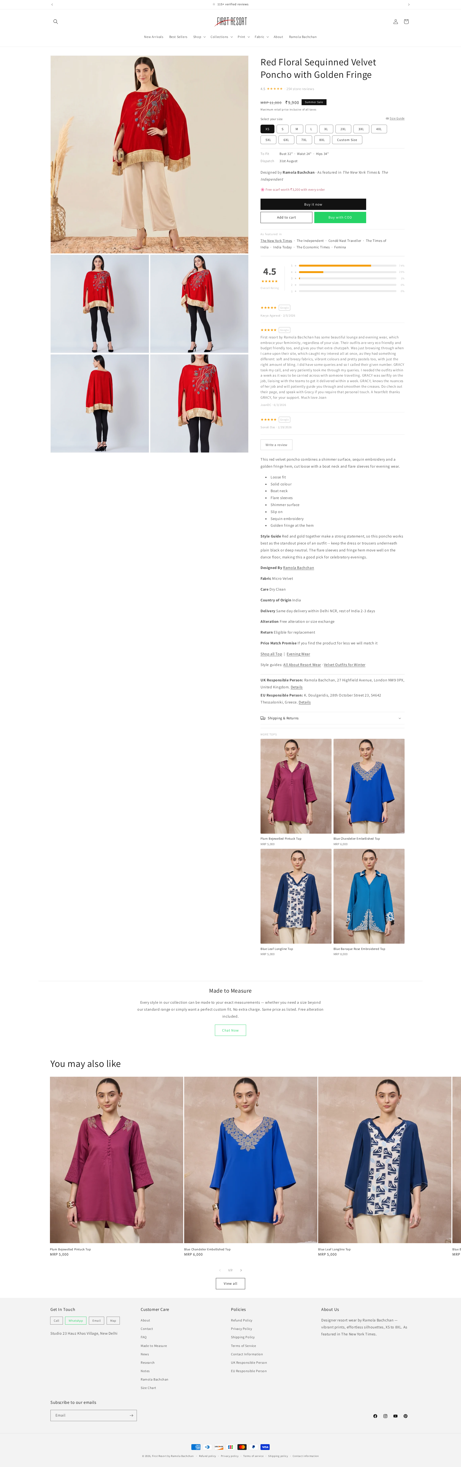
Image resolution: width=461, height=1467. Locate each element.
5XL (268, 140)
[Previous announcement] (52, 4)
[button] (55, 21)
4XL (379, 129)
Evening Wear (298, 653)
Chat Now (230, 1030)
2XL (343, 129)
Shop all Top (271, 653)
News (145, 1354)
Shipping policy (278, 1456)
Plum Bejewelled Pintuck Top (70, 1249)
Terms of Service (243, 1346)
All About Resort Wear (302, 664)
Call (56, 1321)
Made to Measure (154, 1346)
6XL (286, 140)
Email (96, 1321)
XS (267, 129)
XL (326, 129)
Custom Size (347, 140)
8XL (322, 140)
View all (230, 1283)
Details (297, 687)
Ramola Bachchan (298, 567)
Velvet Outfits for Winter (344, 664)
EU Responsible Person (249, 1371)
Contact (147, 1328)
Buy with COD (340, 217)
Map (113, 1321)
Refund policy (207, 1456)
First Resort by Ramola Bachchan (173, 1456)
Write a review (276, 444)
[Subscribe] (131, 1415)
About (145, 1320)
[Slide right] (241, 1270)
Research (148, 1362)
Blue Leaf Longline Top (334, 1249)
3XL (361, 129)
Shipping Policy (243, 1337)
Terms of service (253, 1456)
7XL (304, 140)
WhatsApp (76, 1321)
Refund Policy (241, 1320)
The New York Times (276, 240)
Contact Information (247, 1354)
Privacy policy (230, 1456)
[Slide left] (220, 1270)
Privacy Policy (241, 1328)
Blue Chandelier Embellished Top (207, 1249)
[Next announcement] (409, 4)
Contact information (306, 1456)
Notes (145, 1371)
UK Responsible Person (249, 1362)
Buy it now (313, 204)
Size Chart (148, 1388)
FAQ (144, 1337)
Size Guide (397, 118)
